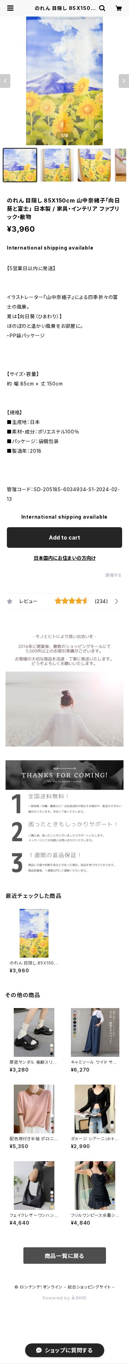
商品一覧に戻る (65, 1255)
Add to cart (64, 537)
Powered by (57, 1298)
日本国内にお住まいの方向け (65, 558)
